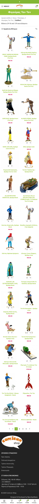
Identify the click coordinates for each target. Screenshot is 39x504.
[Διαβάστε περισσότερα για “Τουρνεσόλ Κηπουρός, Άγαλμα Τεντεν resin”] (8, 165)
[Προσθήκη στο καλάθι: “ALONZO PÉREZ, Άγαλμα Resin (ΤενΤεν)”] (27, 114)
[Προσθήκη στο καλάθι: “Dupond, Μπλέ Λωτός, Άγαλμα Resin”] (8, 307)
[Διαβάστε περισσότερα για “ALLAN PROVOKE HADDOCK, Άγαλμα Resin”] (8, 191)
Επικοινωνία (5, 470)
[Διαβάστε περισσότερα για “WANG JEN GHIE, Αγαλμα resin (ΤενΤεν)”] (8, 142)
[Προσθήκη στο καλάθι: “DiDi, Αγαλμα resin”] (27, 142)
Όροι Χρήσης (5, 457)
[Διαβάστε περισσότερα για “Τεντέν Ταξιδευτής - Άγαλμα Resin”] (27, 165)
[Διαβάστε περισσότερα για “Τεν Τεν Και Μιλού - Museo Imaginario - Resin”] (8, 389)
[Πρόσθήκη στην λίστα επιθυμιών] (11, 50)
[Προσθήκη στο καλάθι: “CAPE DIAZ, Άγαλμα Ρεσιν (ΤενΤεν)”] (8, 114)
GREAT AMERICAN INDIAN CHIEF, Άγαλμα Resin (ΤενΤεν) (10, 56)
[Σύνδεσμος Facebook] (19, 2)
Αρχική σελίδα (6, 18)
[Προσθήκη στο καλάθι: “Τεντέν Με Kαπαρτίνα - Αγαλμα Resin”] (27, 332)
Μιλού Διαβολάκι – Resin (28, 419)
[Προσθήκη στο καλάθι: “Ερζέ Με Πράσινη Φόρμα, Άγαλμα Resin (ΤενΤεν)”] (8, 86)
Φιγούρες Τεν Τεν (7, 20)
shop (14, 18)
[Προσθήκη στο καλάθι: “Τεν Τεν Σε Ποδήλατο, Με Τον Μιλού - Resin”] (8, 415)
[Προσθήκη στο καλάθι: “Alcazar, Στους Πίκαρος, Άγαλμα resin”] (27, 249)
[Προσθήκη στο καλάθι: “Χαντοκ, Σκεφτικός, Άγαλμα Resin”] (8, 221)
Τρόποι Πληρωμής (7, 467)
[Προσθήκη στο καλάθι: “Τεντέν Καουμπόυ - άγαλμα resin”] (27, 304)
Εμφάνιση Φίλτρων (10, 29)
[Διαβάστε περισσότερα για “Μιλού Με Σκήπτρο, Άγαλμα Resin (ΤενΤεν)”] (27, 80)
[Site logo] (19, 6)
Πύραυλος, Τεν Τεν (29, 393)
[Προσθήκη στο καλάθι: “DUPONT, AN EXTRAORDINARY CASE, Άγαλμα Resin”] (8, 277)
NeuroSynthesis (32, 497)
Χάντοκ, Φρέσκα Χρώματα (10, 253)
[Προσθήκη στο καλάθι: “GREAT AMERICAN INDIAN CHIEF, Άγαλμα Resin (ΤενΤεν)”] (8, 50)
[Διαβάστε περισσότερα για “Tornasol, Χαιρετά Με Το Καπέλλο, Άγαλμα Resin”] (27, 277)
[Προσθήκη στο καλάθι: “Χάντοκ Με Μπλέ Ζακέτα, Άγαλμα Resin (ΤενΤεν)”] (27, 48)
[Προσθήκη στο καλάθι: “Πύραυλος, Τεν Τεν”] (27, 389)
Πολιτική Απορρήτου (8, 460)
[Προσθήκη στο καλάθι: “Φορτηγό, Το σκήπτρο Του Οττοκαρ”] (27, 361)
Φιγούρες (21, 18)
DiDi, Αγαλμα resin (28, 147)
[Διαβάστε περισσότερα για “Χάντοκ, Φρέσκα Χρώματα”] (8, 249)
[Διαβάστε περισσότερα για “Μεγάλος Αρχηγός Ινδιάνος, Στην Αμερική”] (27, 221)
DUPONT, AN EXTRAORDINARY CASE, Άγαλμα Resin (10, 283)
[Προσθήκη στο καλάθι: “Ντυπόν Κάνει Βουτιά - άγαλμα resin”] (8, 332)
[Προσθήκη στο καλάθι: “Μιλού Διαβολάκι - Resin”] (27, 415)
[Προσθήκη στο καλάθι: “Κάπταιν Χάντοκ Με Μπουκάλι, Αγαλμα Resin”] (8, 357)
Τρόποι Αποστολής (7, 463)
